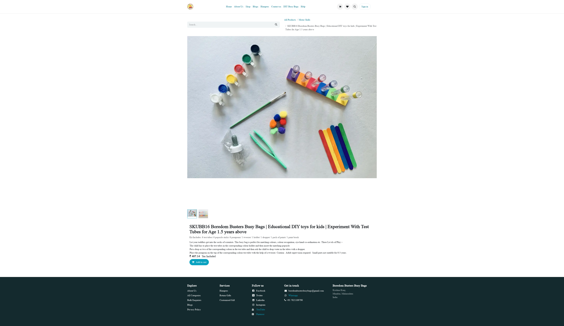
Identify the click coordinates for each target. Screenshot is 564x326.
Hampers (224, 290)
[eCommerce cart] (340, 7)
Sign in (364, 6)
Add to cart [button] (200, 262)
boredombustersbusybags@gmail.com (306, 290)
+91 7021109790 (294, 300)
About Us (191, 290)
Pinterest (260, 314)
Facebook (260, 290)
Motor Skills (304, 19)
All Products (290, 19)
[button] (355, 7)
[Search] (276, 25)
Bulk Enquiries (194, 300)
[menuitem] (229, 7)
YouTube (260, 309)
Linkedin (260, 300)
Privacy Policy (194, 309)
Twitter (259, 295)
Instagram (260, 304)
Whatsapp (293, 295)
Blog (189, 304)
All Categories (194, 295)
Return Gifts (225, 295)
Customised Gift (227, 300)
